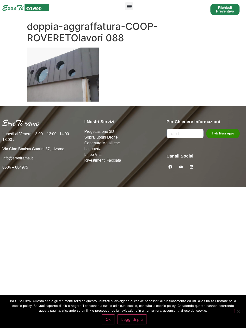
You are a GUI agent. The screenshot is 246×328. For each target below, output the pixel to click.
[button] (129, 6)
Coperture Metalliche (102, 143)
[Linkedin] (191, 167)
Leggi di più (132, 319)
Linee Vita (93, 154)
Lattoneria (92, 149)
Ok (108, 319)
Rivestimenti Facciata (102, 160)
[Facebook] (170, 167)
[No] (238, 311)
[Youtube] (181, 167)
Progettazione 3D (99, 131)
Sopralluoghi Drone (101, 137)
